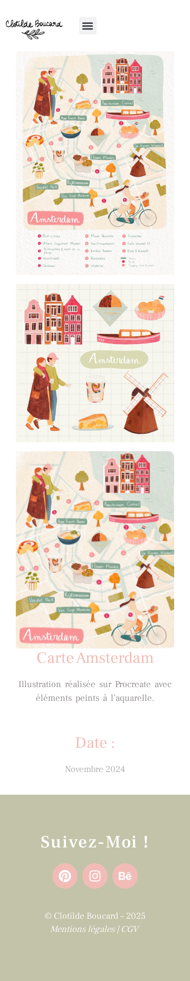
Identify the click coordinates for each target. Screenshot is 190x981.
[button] (88, 25)
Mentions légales (82, 929)
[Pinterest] (65, 876)
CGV (130, 929)
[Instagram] (95, 876)
